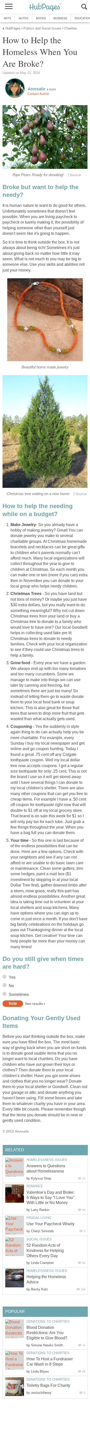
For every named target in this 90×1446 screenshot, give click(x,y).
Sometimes (19, 994)
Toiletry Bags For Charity (48, 1385)
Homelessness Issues (46, 1160)
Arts (7, 18)
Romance (34, 1186)
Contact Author (38, 94)
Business (60, 18)
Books (41, 18)
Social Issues (39, 1239)
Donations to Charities (48, 1321)
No (11, 986)
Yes (12, 977)
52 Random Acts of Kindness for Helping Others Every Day (45, 1250)
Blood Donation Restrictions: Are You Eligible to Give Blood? (46, 1332)
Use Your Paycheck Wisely (50, 1224)
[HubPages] (45, 7)
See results (34, 1004)
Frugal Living (38, 1218)
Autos (23, 18)
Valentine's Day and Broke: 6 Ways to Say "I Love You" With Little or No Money (50, 1197)
